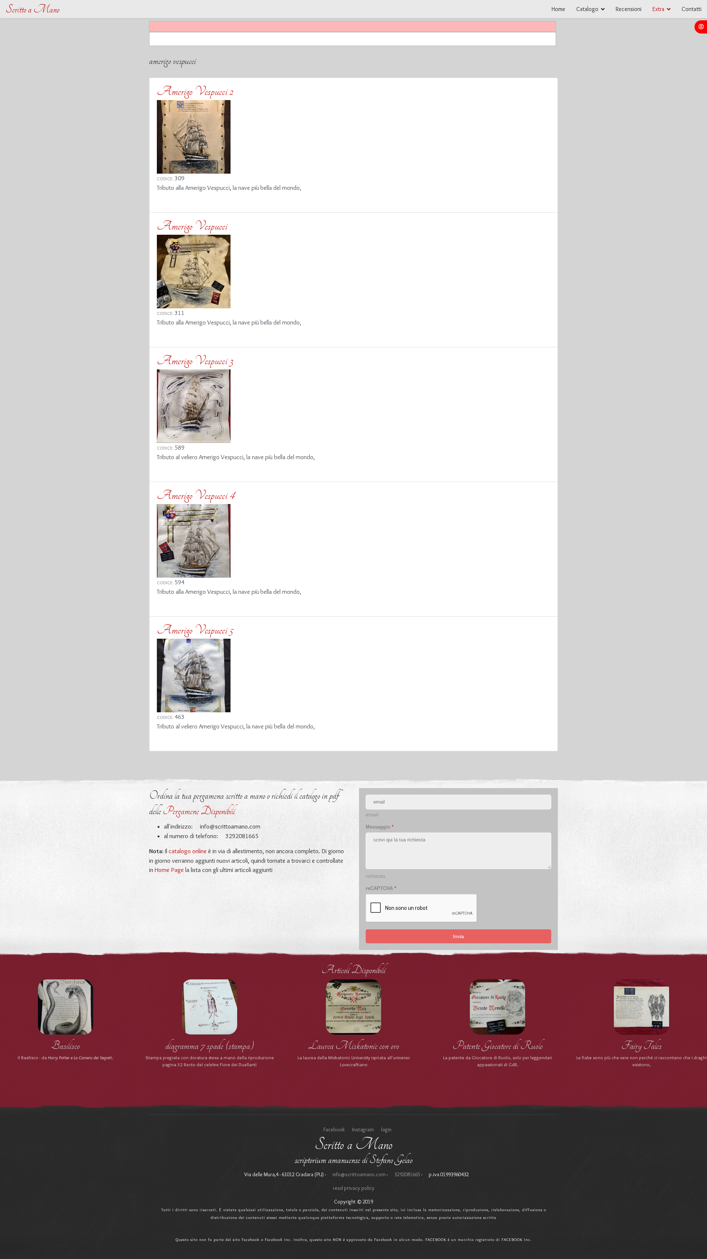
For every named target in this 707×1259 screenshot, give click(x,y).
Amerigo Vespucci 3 (195, 360)
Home (558, 9)
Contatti (691, 9)
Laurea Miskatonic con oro (353, 1045)
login (386, 1129)
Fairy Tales (641, 1045)
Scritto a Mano (32, 9)
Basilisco (65, 1045)
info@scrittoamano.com (229, 826)
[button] (700, 26)
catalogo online (188, 851)
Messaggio (380, 827)
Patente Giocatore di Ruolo (498, 1045)
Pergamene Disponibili (199, 811)
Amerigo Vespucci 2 (195, 91)
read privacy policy (353, 1188)
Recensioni (628, 9)
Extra (658, 9)
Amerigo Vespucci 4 (196, 495)
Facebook (334, 1129)
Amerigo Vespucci (192, 226)
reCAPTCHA (381, 888)
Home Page (169, 869)
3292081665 (406, 1174)
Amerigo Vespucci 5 (195, 630)
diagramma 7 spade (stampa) (209, 1045)
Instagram (363, 1129)
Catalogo (587, 9)
